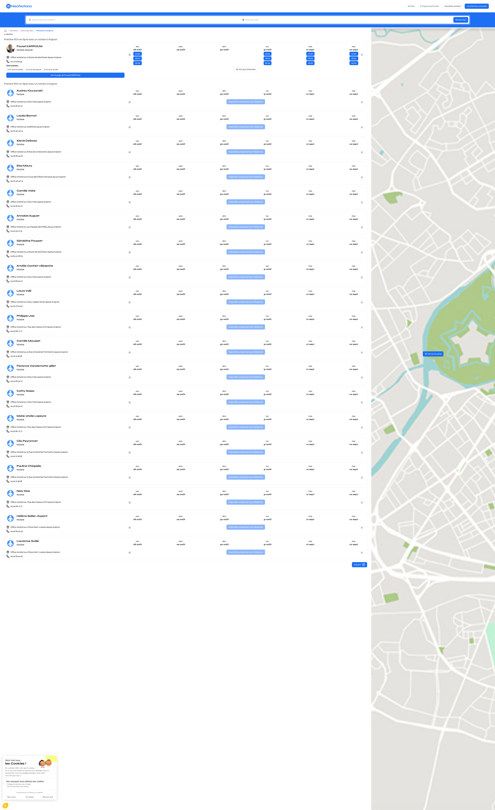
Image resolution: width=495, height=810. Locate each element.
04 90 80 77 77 (16, 331)
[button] (5, 806)
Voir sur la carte (434, 354)
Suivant (357, 564)
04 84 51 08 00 (16, 256)
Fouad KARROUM (29, 46)
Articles (411, 6)
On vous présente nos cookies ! (18, 786)
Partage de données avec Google (19, 784)
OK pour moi (48, 797)
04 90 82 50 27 (16, 106)
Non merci (11, 797)
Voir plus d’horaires (247, 69)
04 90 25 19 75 (16, 231)
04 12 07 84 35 (16, 61)
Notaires (14, 31)
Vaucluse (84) (27, 31)
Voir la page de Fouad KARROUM (65, 75)
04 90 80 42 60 (16, 156)
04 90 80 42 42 (16, 531)
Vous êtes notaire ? (452, 6)
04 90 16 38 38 (16, 356)
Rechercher (460, 20)
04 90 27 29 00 (16, 306)
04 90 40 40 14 (16, 131)
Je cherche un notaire (477, 6)
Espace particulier (430, 6)
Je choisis (30, 797)
